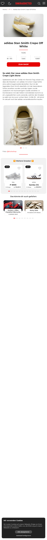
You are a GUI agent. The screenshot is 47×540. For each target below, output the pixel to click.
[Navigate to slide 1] (21, 148)
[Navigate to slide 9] (30, 191)
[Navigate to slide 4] (17, 191)
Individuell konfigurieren (23, 535)
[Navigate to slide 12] (38, 191)
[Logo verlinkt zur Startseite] (23, 3)
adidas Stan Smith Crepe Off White (24, 9)
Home (5, 9)
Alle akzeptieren (23, 532)
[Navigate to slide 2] (23, 148)
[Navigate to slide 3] (26, 148)
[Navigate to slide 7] (25, 191)
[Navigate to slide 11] (35, 191)
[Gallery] (23, 126)
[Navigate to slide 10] (32, 191)
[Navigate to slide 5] (19, 191)
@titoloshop (11, 151)
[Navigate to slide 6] (22, 191)
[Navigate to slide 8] (27, 191)
